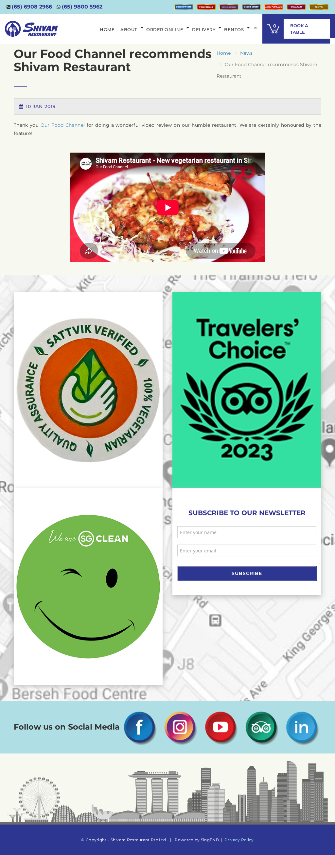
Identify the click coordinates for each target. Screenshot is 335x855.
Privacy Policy (239, 839)
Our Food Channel (63, 125)
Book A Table (299, 29)
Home (224, 53)
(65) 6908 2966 (32, 7)
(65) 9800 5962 (82, 7)
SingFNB (210, 839)
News (246, 53)
